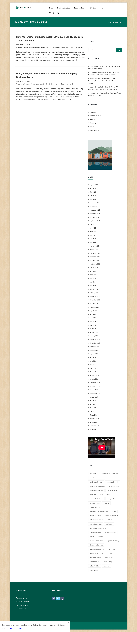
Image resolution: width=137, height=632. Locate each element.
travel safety (108, 562)
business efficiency (96, 482)
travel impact (109, 557)
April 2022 (93, 368)
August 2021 (94, 397)
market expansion (96, 524)
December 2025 (95, 210)
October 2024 (94, 260)
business (101, 478)
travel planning (78, 47)
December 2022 (95, 339)
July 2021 (93, 401)
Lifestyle (92, 119)
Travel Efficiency (95, 557)
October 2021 (94, 390)
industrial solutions (112, 516)
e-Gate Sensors (105, 495)
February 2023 (94, 332)
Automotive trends (24, 47)
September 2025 (95, 221)
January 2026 (94, 206)
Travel (92, 126)
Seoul (92, 537)
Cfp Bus (94, 8)
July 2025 (93, 228)
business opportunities (97, 486)
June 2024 (93, 275)
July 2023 (93, 314)
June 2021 (93, 404)
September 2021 (95, 393)
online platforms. (95, 532)
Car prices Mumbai (52, 47)
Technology (94, 553)
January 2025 (94, 250)
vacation (106, 566)
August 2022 (94, 354)
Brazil (92, 478)
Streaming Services (96, 545)
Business (93, 112)
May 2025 (93, 235)
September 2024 (95, 264)
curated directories (46, 84)
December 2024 (95, 253)
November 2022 (95, 343)
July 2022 (93, 357)
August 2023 (94, 311)
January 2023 (94, 336)
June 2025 (93, 232)
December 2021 (95, 383)
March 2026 (93, 199)
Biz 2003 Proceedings (23, 602)
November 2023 (95, 300)
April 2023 (93, 325)
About (104, 8)
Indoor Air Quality (95, 516)
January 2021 (94, 422)
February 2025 (94, 246)
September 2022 (95, 350)
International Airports (97, 520)
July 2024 (93, 271)
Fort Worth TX (95, 507)
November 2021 (95, 386)
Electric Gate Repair (96, 499)
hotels (114, 511)
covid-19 (93, 495)
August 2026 (94, 185)
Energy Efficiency (112, 499)
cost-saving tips (34, 84)
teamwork (111, 549)
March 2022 (93, 372)
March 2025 (93, 242)
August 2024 (94, 268)
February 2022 (94, 375)
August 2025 (94, 224)
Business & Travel (24, 44)
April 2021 (93, 411)
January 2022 (94, 379)
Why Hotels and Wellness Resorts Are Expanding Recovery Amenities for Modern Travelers (102, 81)
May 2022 (93, 365)
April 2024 (93, 282)
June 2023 (93, 318)
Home (51, 8)
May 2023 (93, 321)
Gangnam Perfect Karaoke (99, 511)
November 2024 (95, 257)
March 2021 (93, 415)
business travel (23, 84)
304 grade (93, 474)
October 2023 (94, 303)
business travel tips (96, 490)
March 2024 (93, 285)
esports (106, 503)
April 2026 (93, 196)
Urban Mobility (94, 566)
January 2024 (94, 293)
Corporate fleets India (65, 47)
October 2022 (94, 347)
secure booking (59, 84)
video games (94, 570)
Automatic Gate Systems (109, 474)
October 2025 (94, 217)
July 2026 (93, 188)
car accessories (112, 490)
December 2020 (95, 426)
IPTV (110, 520)
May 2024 (93, 278)
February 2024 (94, 289)
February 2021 (94, 419)
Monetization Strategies (98, 528)
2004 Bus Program (22, 605)
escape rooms (95, 503)
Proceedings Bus (21, 609)
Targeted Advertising (97, 549)
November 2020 (95, 429)
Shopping (93, 123)
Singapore (101, 537)
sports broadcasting (97, 541)
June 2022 (93, 361)
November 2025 (95, 214)
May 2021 (93, 408)
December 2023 (95, 296)
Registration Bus (63, 8)
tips (103, 553)
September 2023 (95, 307)
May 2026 (93, 192)
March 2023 (93, 329)
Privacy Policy (54, 13)
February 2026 (94, 203)
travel (110, 553)
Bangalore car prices (38, 47)
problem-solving (110, 532)
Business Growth (112, 482)
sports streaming (113, 541)
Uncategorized (94, 130)
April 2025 (93, 239)
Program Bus (80, 8)
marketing (109, 524)
